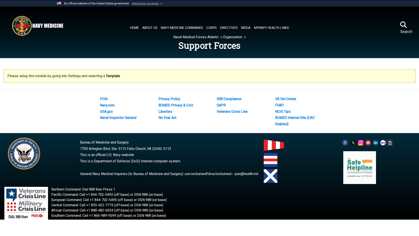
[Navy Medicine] (37, 26)
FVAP (279, 105)
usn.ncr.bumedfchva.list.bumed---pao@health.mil (221, 174)
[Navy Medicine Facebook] (345, 142)
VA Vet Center (285, 99)
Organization (233, 37)
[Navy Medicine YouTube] (368, 142)
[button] (147, 3)
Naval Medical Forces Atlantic (196, 37)
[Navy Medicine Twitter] (353, 142)
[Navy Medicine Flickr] (383, 142)
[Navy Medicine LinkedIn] (375, 142)
